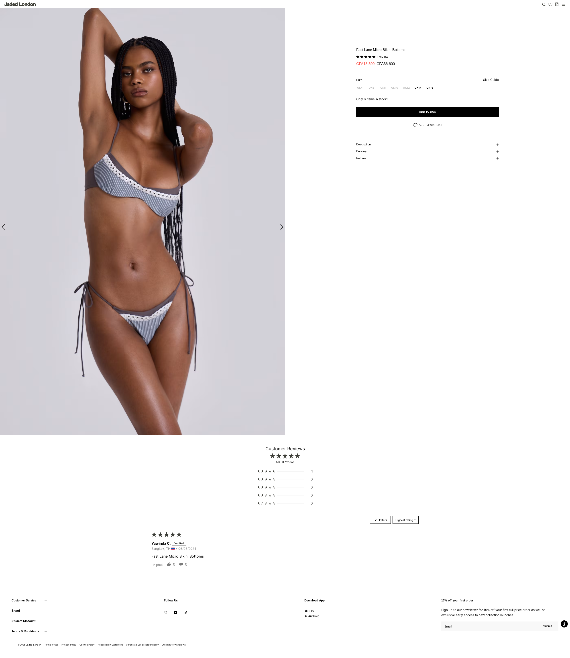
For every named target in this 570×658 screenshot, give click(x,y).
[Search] (544, 4)
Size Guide (491, 79)
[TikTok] (185, 612)
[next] (281, 227)
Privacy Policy (68, 644)
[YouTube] (175, 612)
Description (363, 144)
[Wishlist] (550, 4)
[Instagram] (165, 612)
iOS (311, 611)
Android (314, 616)
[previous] (4, 227)
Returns (361, 158)
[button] (366, 57)
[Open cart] (557, 4)
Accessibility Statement (110, 644)
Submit (547, 626)
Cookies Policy (87, 644)
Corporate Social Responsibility (142, 644)
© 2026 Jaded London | (30, 645)
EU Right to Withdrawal (174, 644)
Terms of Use (51, 644)
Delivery (361, 151)
